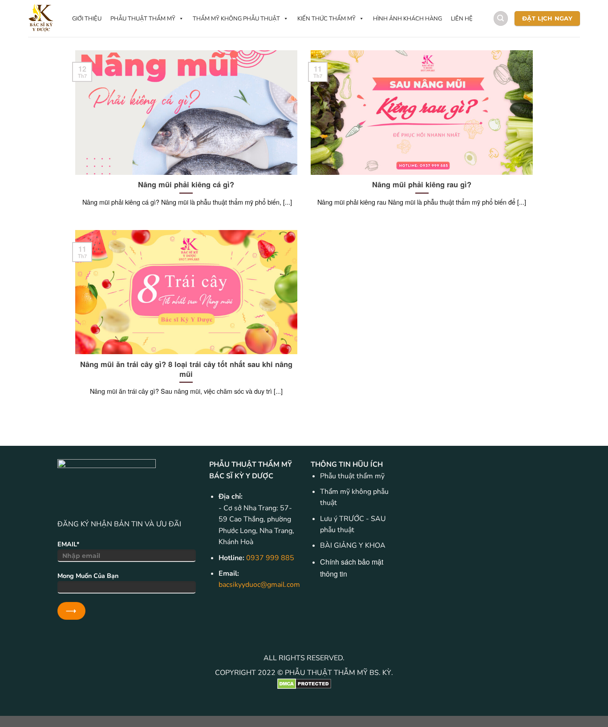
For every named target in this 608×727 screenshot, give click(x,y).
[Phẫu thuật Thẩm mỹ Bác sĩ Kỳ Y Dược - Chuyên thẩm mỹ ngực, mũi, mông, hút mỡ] (41, 18)
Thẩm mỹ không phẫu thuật (236, 19)
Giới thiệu (86, 19)
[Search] (501, 18)
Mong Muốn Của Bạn (87, 575)
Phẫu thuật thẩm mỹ (142, 19)
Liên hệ (462, 19)
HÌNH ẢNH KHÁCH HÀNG (407, 19)
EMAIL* (68, 544)
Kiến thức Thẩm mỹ (326, 19)
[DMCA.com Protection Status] (304, 684)
